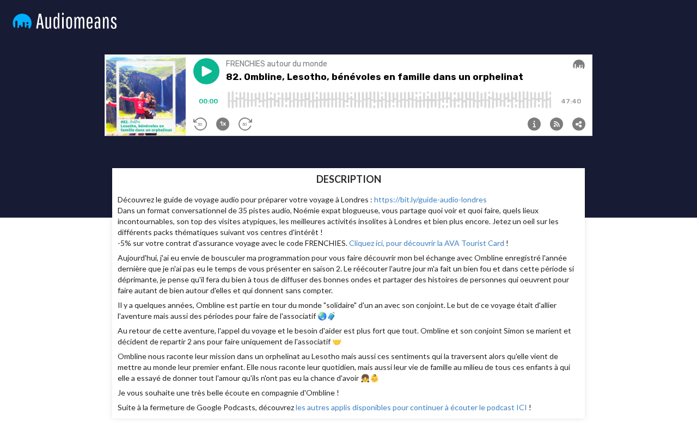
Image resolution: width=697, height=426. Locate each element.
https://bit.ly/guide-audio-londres (430, 199)
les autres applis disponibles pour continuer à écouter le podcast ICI (411, 407)
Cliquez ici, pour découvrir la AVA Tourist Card (426, 243)
